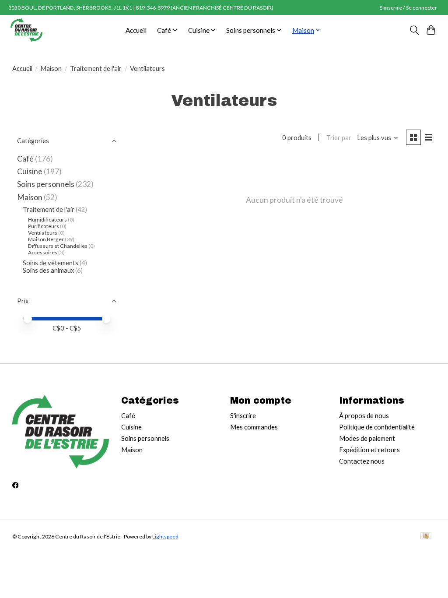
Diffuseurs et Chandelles (58, 246)
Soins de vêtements (51, 263)
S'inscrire (243, 415)
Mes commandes (254, 427)
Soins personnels (45, 184)
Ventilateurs (42, 232)
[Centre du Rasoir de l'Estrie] (26, 30)
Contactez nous (362, 461)
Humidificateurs (47, 219)
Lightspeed (165, 536)
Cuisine (29, 171)
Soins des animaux (48, 270)
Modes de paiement (367, 438)
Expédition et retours (369, 450)
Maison (51, 68)
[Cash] (425, 536)
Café (25, 158)
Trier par (338, 137)
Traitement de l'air (96, 68)
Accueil (136, 30)
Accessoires (42, 252)
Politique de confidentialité (377, 427)
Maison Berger (46, 239)
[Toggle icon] (414, 30)
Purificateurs (43, 226)
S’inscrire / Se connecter (408, 7)
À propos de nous (364, 415)
